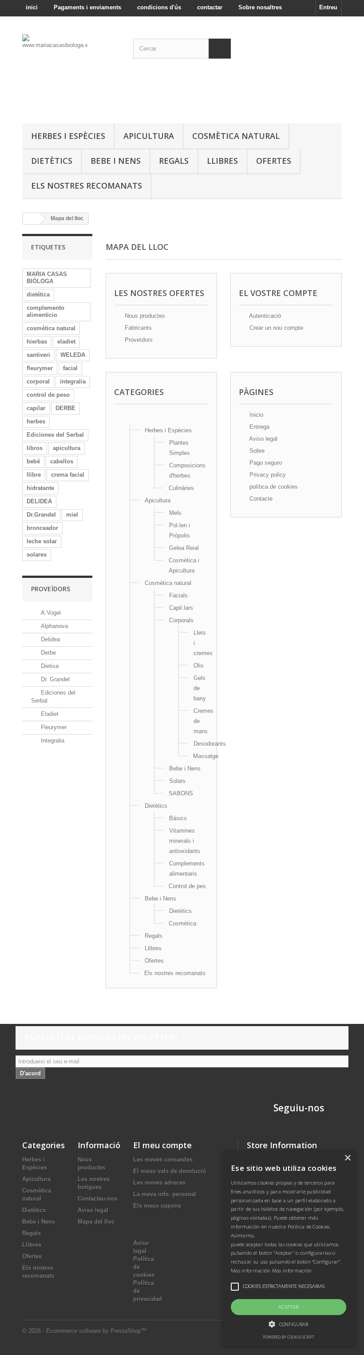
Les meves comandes (163, 1159)
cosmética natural (51, 328)
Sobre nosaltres (260, 7)
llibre (34, 474)
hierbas (37, 341)
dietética (38, 294)
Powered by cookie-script (288, 1337)
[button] (288, 1323)
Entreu (328, 7)
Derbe (47, 652)
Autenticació (264, 315)
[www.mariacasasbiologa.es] (71, 73)
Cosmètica (182, 923)
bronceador (42, 528)
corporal (38, 381)
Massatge (205, 756)
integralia (73, 381)
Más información (292, 1270)
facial (70, 368)
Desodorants (210, 743)
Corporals (181, 620)
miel (72, 514)
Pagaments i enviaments (87, 7)
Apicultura (148, 135)
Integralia (51, 740)
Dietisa (49, 666)
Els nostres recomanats (86, 185)
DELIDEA (39, 501)
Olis (199, 665)
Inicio (255, 414)
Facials (178, 595)
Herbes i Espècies (68, 135)
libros (35, 448)
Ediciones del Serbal (55, 434)
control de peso (48, 394)
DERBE (65, 408)
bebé (33, 461)
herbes (36, 421)
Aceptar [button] (288, 1307)
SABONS (181, 793)
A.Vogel (50, 612)
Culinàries (181, 488)
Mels (175, 513)
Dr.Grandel (41, 514)
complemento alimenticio (45, 311)
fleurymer (40, 368)
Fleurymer (53, 727)
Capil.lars (181, 607)
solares (37, 554)
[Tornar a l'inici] (31, 218)
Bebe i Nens (116, 160)
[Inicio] (129, 418)
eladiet (66, 341)
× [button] (347, 1158)
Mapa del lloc (96, 1221)
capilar (36, 408)
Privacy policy (267, 474)
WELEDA (72, 355)
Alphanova (53, 626)
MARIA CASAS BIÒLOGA (47, 277)
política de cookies (273, 486)
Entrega (258, 426)
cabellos (61, 461)
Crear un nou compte (275, 327)
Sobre (256, 450)
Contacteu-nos (97, 1198)
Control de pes (187, 886)
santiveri (38, 355)
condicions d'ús (159, 7)
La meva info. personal (164, 1194)
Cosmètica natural (236, 135)
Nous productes (144, 315)
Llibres (222, 160)
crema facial (67, 474)
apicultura (66, 448)
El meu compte (162, 1145)
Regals (174, 160)
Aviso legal (262, 438)
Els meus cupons (157, 1205)
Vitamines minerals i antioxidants (184, 840)
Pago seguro (265, 462)
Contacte (260, 498)
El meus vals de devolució (169, 1171)
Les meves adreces (159, 1182)
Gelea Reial (184, 548)
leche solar (42, 541)
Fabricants (137, 327)
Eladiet (49, 714)
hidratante (40, 488)
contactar (209, 7)
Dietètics (51, 160)
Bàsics (178, 818)
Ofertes (273, 160)
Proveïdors (50, 589)
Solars (177, 781)
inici (32, 7)
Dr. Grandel (54, 679)
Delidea (49, 639)
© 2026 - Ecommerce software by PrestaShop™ (84, 1330)
